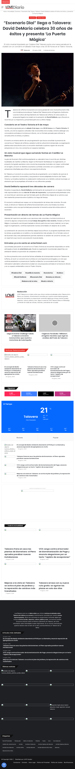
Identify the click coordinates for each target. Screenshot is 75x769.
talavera (57, 747)
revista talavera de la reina (45, 747)
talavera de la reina (30, 281)
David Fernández (7, 741)
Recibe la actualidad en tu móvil (37, 488)
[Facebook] (21, 305)
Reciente (20, 438)
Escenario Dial (36, 277)
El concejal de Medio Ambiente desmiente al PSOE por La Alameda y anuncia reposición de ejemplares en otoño (12, 370)
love (49, 741)
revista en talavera (30, 744)
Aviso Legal (32, 762)
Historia (38, 741)
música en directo (53, 277)
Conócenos (16, 762)
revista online (20, 747)
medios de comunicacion (9, 744)
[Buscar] (73, 8)
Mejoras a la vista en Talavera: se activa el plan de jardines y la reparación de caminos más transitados (19, 587)
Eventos (17, 11)
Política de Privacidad (43, 762)
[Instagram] (25, 305)
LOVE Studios (28, 759)
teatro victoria (47, 281)
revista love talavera (8, 747)
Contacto (24, 762)
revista (21, 744)
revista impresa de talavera (45, 744)
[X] (23, 305)
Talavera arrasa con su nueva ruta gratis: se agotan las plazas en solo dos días (54, 586)
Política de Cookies (56, 762)
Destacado (18, 741)
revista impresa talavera (62, 744)
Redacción (27, 50)
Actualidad (11, 11)
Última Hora (41, 18)
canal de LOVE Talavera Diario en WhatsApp (56, 300)
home (44, 741)
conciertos (49, 273)
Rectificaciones (68, 762)
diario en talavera (28, 741)
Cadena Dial (16, 273)
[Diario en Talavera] (15, 7)
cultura (60, 273)
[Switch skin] (69, 8)
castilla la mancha (33, 273)
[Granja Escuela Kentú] (62, 693)
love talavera (56, 741)
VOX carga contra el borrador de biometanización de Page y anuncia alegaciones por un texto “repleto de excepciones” (60, 371)
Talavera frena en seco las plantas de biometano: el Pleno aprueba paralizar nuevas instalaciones (36, 369)
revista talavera (30, 747)
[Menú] (2, 8)
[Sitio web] (18, 305)
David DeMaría (20, 277)
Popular (55, 438)
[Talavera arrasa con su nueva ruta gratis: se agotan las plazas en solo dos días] (55, 572)
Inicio (5, 11)
